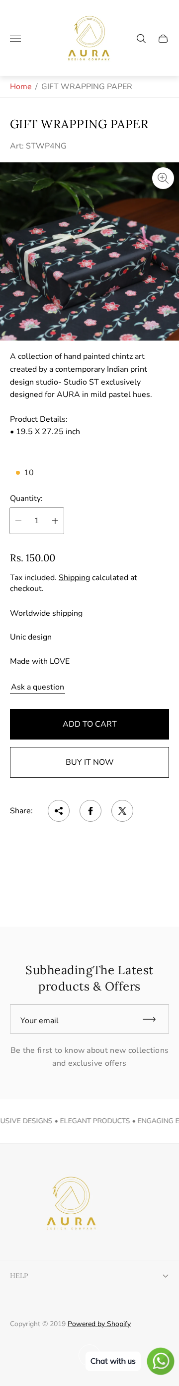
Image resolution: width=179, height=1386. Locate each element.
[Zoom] (163, 178)
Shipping (74, 577)
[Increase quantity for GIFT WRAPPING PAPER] (55, 521)
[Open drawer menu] (15, 39)
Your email (39, 1020)
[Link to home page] (69, 1204)
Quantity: (26, 498)
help (19, 1275)
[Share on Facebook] (90, 811)
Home (21, 86)
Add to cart (90, 724)
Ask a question (37, 687)
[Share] (59, 811)
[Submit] (153, 1019)
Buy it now (90, 762)
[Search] (141, 39)
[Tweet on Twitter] (122, 811)
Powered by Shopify (99, 1324)
